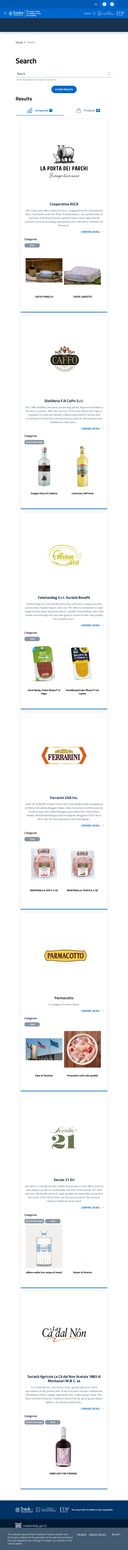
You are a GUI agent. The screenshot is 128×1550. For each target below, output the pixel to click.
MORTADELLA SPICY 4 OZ (44, 890)
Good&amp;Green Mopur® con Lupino (82, 691)
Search (21, 74)
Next (106, 273)
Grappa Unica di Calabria (44, 493)
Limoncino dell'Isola (82, 493)
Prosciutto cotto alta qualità (82, 1075)
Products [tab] (91, 110)
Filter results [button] (64, 89)
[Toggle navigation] (5, 13)
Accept (116, 1534)
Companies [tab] (43, 110)
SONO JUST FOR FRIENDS (63, 1473)
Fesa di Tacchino (44, 1075)
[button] (94, 13)
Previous (22, 273)
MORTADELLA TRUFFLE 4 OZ (82, 890)
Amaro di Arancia (82, 1272)
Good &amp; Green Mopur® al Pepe (44, 691)
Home (19, 42)
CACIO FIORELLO (44, 296)
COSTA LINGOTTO (82, 296)
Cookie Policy (97, 1534)
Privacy (82, 1534)
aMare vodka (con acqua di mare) (44, 1272)
